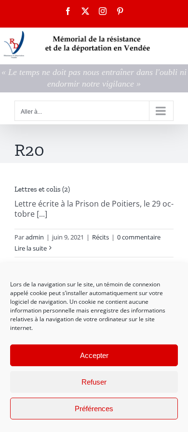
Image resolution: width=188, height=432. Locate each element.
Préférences (94, 408)
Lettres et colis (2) (42, 189)
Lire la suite (30, 248)
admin (35, 237)
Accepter (94, 355)
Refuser (94, 382)
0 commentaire (139, 237)
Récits (100, 237)
